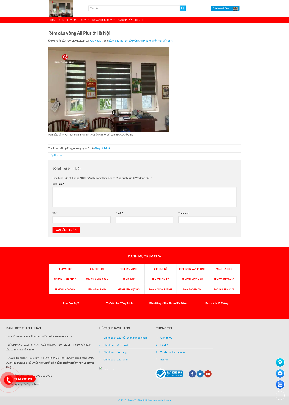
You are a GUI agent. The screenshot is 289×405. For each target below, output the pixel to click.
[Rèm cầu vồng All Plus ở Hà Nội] (108, 89)
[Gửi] (182, 8)
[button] (225, 8)
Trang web (183, 213)
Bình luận (58, 183)
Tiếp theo (55, 155)
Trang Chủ (57, 20)
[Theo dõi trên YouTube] (208, 373)
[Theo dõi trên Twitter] (200, 373)
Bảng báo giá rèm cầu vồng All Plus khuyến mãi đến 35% (140, 40)
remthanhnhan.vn (162, 400)
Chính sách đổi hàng (115, 352)
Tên (55, 213)
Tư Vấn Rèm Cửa (102, 20)
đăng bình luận (102, 148)
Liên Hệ (139, 20)
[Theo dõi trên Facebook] (192, 373)
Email (119, 213)
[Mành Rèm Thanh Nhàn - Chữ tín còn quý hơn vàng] (66, 8)
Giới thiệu (166, 337)
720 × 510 (95, 40)
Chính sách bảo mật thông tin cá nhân (125, 337)
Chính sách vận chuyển (117, 344)
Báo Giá (122, 20)
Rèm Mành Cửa (76, 20)
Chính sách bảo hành (116, 359)
